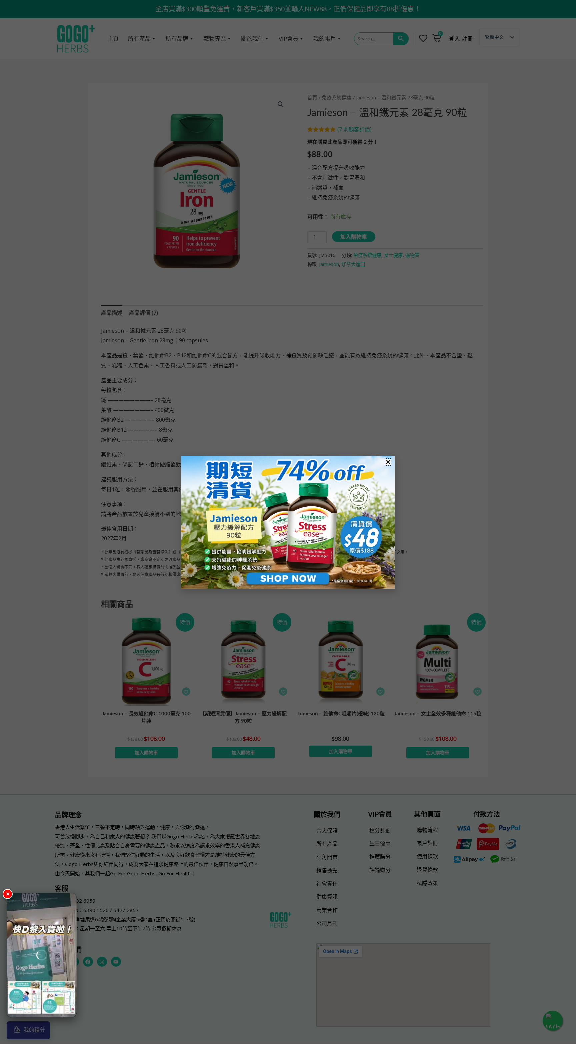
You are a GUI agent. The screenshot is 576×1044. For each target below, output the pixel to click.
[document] (288, 522)
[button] (388, 462)
